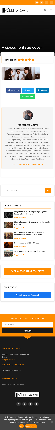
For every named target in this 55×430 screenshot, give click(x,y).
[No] (52, 422)
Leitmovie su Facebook (12, 370)
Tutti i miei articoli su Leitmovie (27, 164)
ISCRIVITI (27, 331)
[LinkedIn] (51, 2)
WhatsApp (29, 96)
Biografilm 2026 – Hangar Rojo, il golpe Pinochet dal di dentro (30, 213)
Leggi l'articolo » (20, 217)
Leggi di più (31, 426)
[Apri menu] (51, 10)
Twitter (29, 90)
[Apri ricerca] (45, 10)
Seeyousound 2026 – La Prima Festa (30, 251)
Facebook (15, 90)
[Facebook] (37, 2)
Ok (21, 426)
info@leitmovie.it (8, 359)
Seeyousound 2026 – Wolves (26, 243)
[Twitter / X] (41, 2)
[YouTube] (46, 2)
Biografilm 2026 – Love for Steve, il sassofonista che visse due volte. (29, 233)
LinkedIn (43, 90)
